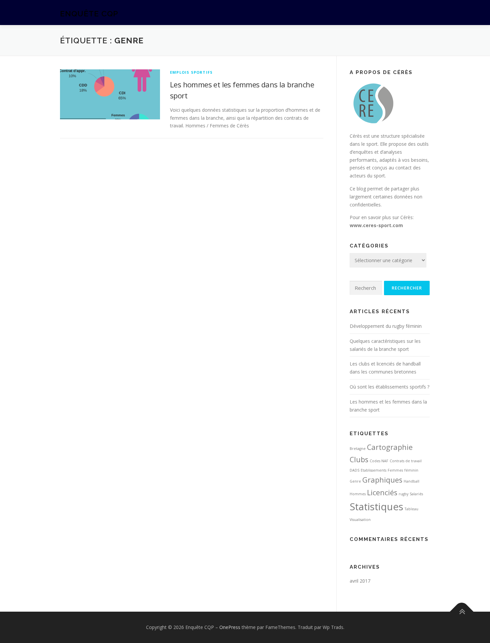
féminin (411, 470)
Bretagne (358, 448)
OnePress (229, 627)
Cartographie (390, 447)
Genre (355, 481)
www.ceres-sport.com (376, 225)
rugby (403, 494)
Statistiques (376, 506)
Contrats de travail (406, 461)
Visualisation (360, 519)
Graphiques (382, 480)
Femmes (395, 470)
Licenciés (382, 492)
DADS (354, 470)
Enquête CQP (89, 13)
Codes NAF (379, 461)
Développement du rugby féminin (386, 326)
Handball (411, 481)
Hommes (358, 494)
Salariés (416, 494)
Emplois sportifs (191, 72)
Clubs (359, 459)
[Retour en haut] (462, 612)
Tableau (411, 509)
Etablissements (373, 470)
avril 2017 (360, 581)
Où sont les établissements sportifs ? (389, 387)
